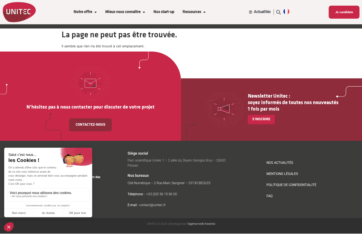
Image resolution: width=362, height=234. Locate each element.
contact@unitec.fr (152, 205)
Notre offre (83, 12)
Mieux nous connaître (123, 12)
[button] (278, 12)
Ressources (192, 12)
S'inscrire (261, 119)
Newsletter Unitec (268, 96)
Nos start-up (164, 12)
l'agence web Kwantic (201, 223)
